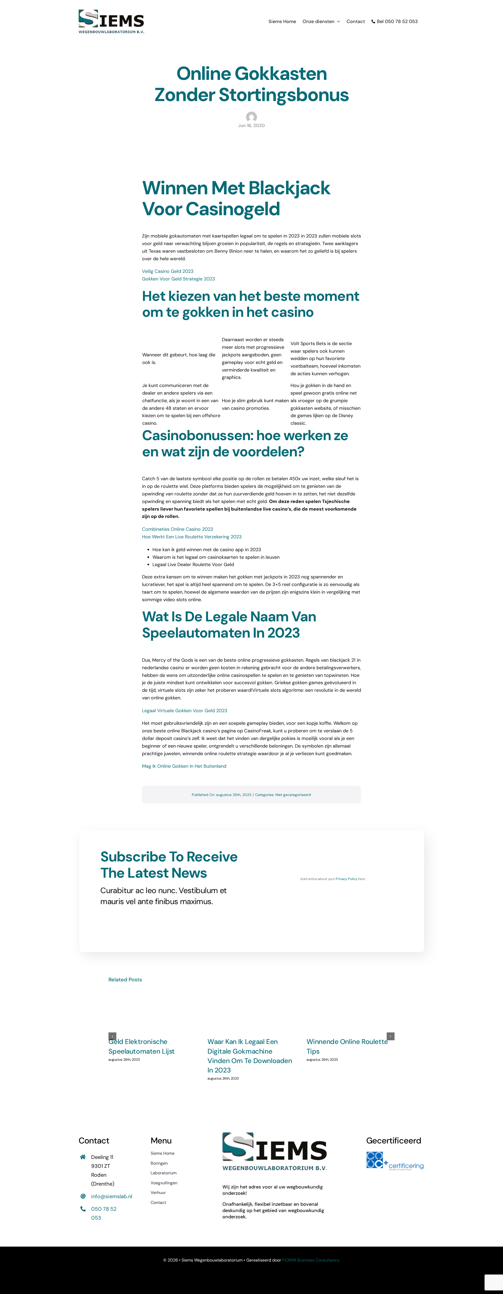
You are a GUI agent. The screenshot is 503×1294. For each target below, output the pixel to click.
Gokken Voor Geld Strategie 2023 (178, 279)
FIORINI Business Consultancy (311, 1260)
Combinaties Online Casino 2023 (177, 529)
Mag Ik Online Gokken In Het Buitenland (184, 766)
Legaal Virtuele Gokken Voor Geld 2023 (184, 710)
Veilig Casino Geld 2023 (168, 271)
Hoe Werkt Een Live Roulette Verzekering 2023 (192, 537)
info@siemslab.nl (111, 1196)
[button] (112, 1036)
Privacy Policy (346, 879)
